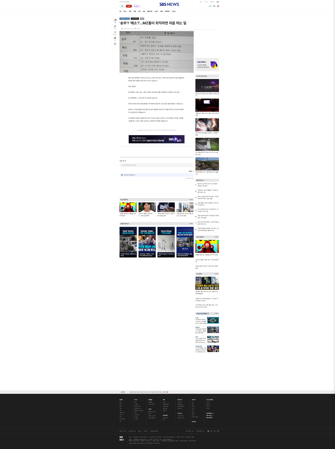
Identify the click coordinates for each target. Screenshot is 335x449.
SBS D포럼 (209, 417)
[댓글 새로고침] (125, 160)
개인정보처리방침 (154, 431)
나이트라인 (136, 414)
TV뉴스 (174, 11)
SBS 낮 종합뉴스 (152, 418)
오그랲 (196, 317)
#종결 (210, 6)
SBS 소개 (123, 431)
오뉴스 (135, 412)
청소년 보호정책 (192, 440)
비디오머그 (179, 399)
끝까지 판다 (165, 418)
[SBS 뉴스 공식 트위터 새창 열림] (214, 431)
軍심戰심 (150, 402)
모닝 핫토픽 (135, 18)
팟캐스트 (208, 404)
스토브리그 (179, 408)
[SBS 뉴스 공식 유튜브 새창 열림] (208, 431)
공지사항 (194, 421)
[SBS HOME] (217, 2)
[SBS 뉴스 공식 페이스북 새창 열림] (211, 431)
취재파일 (167, 11)
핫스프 (196, 336)
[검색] (214, 6)
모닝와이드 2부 (124, 18)
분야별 (121, 399)
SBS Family (189, 431)
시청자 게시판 (195, 417)
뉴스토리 (136, 417)
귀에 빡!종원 (180, 404)
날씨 (193, 402)
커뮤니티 (208, 406)
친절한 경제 (165, 406)
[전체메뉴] (120, 11)
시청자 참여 (132, 431)
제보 (193, 404)
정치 (130, 11)
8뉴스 (125, 11)
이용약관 (146, 431)
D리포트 (165, 410)
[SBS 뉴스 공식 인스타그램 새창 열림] (218, 431)
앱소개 (193, 412)
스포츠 (156, 11)
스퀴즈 (207, 408)
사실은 (164, 402)
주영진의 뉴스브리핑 (138, 410)
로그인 (206, 1)
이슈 (120, 421)
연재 (164, 399)
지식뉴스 (208, 402)
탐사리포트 (165, 415)
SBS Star (208, 415)
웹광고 (139, 431)
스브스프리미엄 (209, 399)
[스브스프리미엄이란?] (208, 313)
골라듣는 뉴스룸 (151, 411)
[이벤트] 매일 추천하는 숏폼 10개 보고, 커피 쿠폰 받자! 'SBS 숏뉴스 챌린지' (148, 392)
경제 (134, 11)
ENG (201, 1)
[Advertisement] (156, 189)
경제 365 (165, 408)
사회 (139, 11)
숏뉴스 (193, 408)
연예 (161, 11)
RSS (193, 414)
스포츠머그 (179, 402)
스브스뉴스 (179, 413)
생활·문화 (149, 11)
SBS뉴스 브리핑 (152, 415)
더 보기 (190, 199)
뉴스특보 (136, 419)
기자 (193, 410)
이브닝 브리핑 (151, 404)
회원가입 (212, 1)
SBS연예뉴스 (209, 413)
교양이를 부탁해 (198, 346)
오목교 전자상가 (180, 418)
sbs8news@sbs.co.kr (170, 437)
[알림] (218, 6)
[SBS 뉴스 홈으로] (169, 4)
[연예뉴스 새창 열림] (207, 64)
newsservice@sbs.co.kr (168, 439)
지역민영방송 (200, 431)
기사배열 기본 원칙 (183, 440)
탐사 (164, 420)
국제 (144, 11)
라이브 (193, 406)
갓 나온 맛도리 (180, 415)
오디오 (149, 409)
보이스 (149, 413)
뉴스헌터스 (136, 404)
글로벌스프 (197, 327)
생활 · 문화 (122, 412)
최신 (120, 402)
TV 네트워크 (122, 419)
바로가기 (194, 399)
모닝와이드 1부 (137, 406)
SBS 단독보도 (166, 404)
